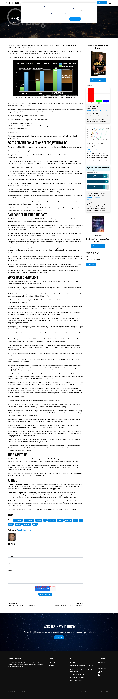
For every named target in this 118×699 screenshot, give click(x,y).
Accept (75, 19)
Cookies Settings (105, 691)
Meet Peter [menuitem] (52, 662)
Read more (103, 122)
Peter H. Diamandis (24, 530)
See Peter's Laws (98, 246)
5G (45, 520)
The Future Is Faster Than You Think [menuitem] (79, 674)
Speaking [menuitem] (51, 665)
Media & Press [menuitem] (53, 680)
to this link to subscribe (70, 136)
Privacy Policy (81, 10)
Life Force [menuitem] (73, 662)
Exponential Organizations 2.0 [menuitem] (78, 677)
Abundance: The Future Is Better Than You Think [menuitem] (81, 666)
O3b (81, 520)
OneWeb (60, 520)
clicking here (34, 136)
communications (29, 520)
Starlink (35, 524)
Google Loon (26, 524)
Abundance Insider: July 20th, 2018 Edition (22, 605)
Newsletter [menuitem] (52, 668)
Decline (88, 19)
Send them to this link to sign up (65, 509)
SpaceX (11, 524)
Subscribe (102, 3)
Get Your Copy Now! (98, 80)
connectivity (51, 520)
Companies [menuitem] (52, 674)
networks (38, 520)
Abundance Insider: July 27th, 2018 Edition (69, 605)
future (75, 520)
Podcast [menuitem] (51, 671)
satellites (18, 524)
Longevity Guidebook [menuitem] (76, 680)
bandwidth (68, 520)
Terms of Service (94, 691)
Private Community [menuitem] (54, 677)
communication (18, 520)
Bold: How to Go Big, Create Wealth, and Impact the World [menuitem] (81, 670)
